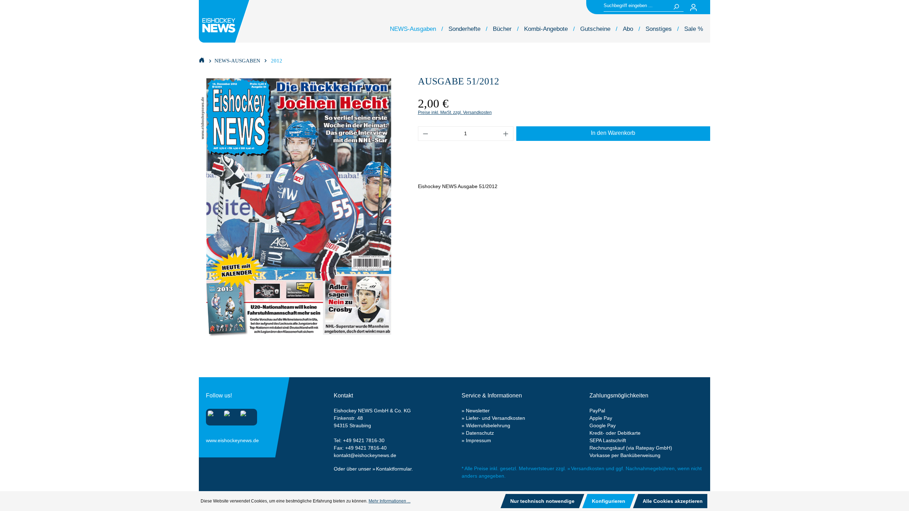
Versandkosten (587, 468)
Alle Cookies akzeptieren (673, 501)
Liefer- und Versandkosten (495, 418)
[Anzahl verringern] (425, 133)
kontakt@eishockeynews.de (365, 455)
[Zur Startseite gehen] (225, 21)
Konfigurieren (608, 501)
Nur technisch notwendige (542, 501)
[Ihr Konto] (693, 7)
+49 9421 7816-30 (364, 440)
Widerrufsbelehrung (488, 425)
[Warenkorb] (706, 7)
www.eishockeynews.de (215, 439)
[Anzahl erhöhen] (506, 133)
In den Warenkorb (613, 133)
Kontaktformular (394, 469)
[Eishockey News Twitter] (245, 416)
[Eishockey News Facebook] (229, 416)
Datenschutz (480, 433)
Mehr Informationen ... (389, 501)
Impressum (478, 440)
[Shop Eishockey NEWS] (202, 59)
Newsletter (478, 410)
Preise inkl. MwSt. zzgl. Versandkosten (455, 112)
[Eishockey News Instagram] (213, 416)
